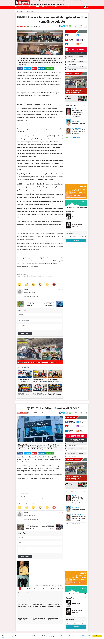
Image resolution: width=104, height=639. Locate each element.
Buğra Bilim (49, 276)
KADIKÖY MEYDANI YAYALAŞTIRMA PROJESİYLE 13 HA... (24, 381)
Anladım (97, 636)
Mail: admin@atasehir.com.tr (31, 296)
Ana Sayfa (20, 11)
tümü (85, 211)
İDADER (19, 276)
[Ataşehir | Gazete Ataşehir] (22, 2)
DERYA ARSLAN (76, 128)
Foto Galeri (19, 6)
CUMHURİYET (24, 494)
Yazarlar (26, 6)
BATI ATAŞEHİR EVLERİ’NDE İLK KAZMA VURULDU (55, 394)
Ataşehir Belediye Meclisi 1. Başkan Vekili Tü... (39, 381)
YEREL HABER (30, 11)
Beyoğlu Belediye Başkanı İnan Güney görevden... (53, 619)
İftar (29, 276)
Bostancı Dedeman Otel (38, 276)
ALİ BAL (74, 109)
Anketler (39, 6)
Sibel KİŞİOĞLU (76, 137)
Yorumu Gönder (25, 333)
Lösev (25, 276)
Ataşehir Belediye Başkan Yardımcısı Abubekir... (53, 381)
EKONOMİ (44, 4)
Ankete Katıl (76, 196)
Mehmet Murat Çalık (35, 499)
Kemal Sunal (76, 217)
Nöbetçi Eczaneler (46, 6)
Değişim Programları (78, 123)
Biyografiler (18, 8)
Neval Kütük (75, 121)
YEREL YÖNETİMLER (36, 4)
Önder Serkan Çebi (46, 499)
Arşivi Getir (76, 240)
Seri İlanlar (62, 6)
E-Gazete (32, 6)
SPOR (54, 4)
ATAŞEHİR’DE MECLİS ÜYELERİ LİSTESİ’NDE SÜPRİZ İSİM (79, 132)
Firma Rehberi (55, 6)
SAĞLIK (50, 4)
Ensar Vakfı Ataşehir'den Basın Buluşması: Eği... (23, 394)
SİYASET (59, 4)
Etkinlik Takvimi (70, 6)
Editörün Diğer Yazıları (29, 292)
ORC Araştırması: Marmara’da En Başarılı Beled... (24, 606)
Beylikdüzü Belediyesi (23, 499)
